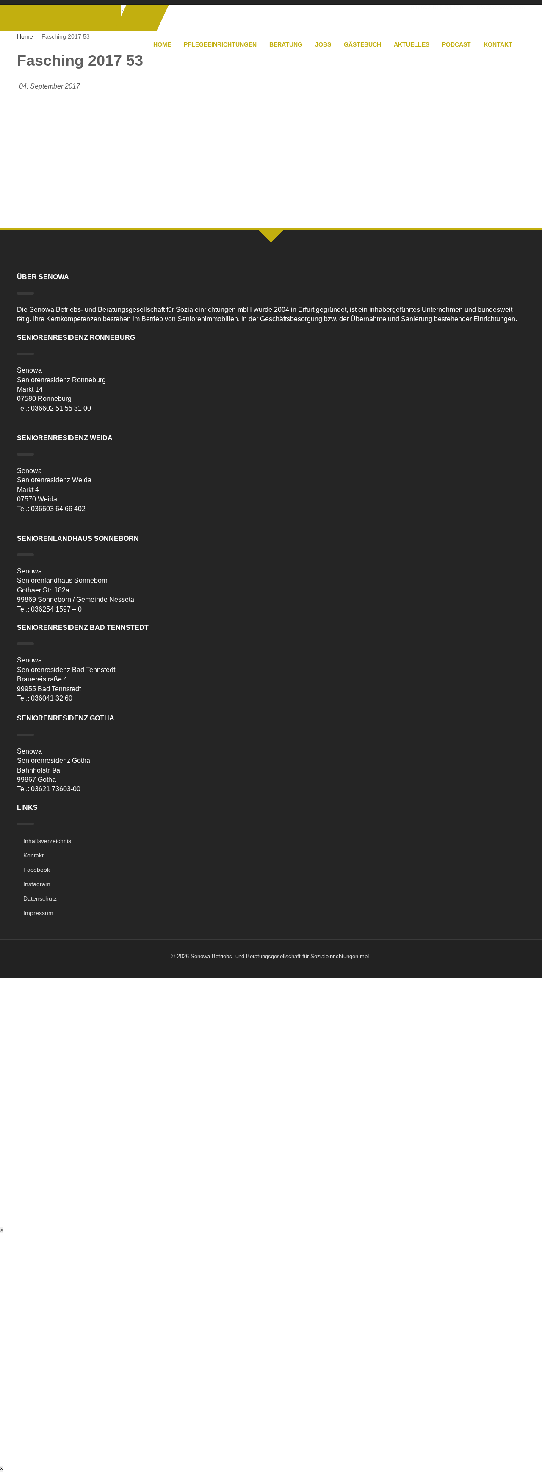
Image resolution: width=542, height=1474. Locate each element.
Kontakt (498, 44)
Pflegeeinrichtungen (220, 44)
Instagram (36, 884)
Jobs (323, 44)
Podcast (456, 44)
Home (162, 44)
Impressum (38, 912)
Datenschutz (40, 898)
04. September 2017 (49, 86)
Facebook (36, 869)
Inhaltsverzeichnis (47, 840)
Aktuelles (411, 44)
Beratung (285, 44)
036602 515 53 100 (437, 7)
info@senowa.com (500, 7)
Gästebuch (362, 44)
